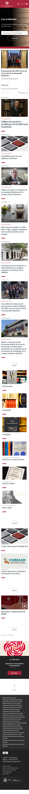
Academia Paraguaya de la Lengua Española (14, 725)
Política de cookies (9, 772)
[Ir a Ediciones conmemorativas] (14, 450)
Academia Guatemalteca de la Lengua (12, 715)
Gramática (6, 436)
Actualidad (5, 136)
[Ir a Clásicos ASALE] (14, 475)
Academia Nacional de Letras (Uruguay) (13, 734)
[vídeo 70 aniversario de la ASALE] (14, 604)
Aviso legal (6, 768)
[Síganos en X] (4, 754)
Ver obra (14, 675)
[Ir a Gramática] (14, 426)
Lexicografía (5, 320)
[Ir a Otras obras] (14, 499)
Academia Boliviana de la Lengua (11, 726)
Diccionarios (7, 388)
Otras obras (7, 510)
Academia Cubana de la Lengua (11, 723)
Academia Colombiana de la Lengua (12, 701)
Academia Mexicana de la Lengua (11, 705)
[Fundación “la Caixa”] (24, 95)
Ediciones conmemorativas (13, 461)
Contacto (6, 775)
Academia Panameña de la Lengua (11, 721)
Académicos (5, 204)
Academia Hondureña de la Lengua (12, 736)
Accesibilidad (7, 774)
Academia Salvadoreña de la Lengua (12, 707)
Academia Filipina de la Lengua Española (13, 719)
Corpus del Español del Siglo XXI (14, 548)
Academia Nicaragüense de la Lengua (12, 730)
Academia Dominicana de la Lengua (12, 728)
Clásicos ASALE (8, 485)
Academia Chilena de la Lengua (11, 711)
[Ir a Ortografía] (14, 402)
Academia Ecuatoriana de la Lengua (12, 703)
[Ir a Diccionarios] (14, 379)
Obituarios (5, 99)
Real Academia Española (9, 699)
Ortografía (6, 412)
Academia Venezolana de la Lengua (12, 709)
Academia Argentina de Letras (10, 732)
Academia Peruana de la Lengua (11, 713)
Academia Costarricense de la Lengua (12, 717)
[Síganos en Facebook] (6, 754)
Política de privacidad (10, 770)
